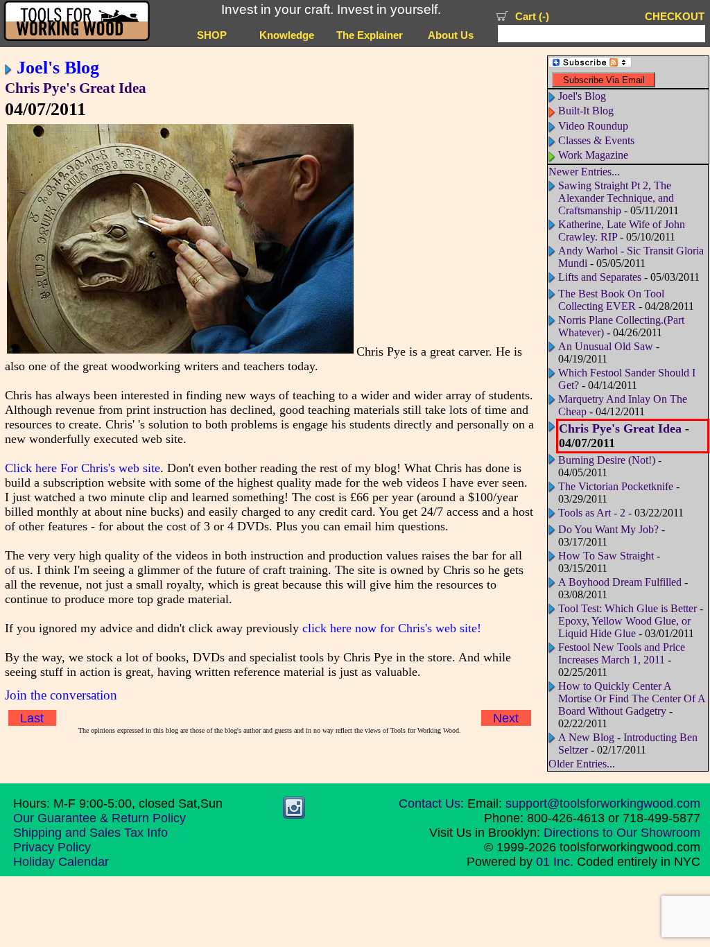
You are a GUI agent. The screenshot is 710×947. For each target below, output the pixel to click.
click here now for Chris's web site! (391, 628)
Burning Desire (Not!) (606, 460)
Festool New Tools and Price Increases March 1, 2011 (621, 653)
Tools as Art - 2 (591, 513)
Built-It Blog (586, 110)
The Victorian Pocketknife (615, 486)
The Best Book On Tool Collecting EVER (611, 300)
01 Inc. (554, 862)
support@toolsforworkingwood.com (602, 803)
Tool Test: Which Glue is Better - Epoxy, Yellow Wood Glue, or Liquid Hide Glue (630, 620)
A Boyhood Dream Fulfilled (620, 582)
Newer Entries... (584, 171)
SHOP (212, 35)
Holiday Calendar (61, 862)
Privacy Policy (52, 847)
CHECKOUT (674, 16)
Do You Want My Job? (608, 529)
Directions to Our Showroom (622, 833)
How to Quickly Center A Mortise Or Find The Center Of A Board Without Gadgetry (631, 698)
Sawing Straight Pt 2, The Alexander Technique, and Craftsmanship (616, 198)
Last (32, 718)
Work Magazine (593, 155)
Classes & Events (596, 140)
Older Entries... (581, 764)
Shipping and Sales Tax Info (90, 833)
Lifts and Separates (599, 277)
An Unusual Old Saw (605, 346)
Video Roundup (593, 126)
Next (506, 718)
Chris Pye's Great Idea (75, 88)
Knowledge (286, 35)
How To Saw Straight (606, 556)
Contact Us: (431, 803)
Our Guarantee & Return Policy (99, 818)
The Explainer (369, 35)
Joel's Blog (58, 67)
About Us (451, 35)
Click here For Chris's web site (82, 468)
